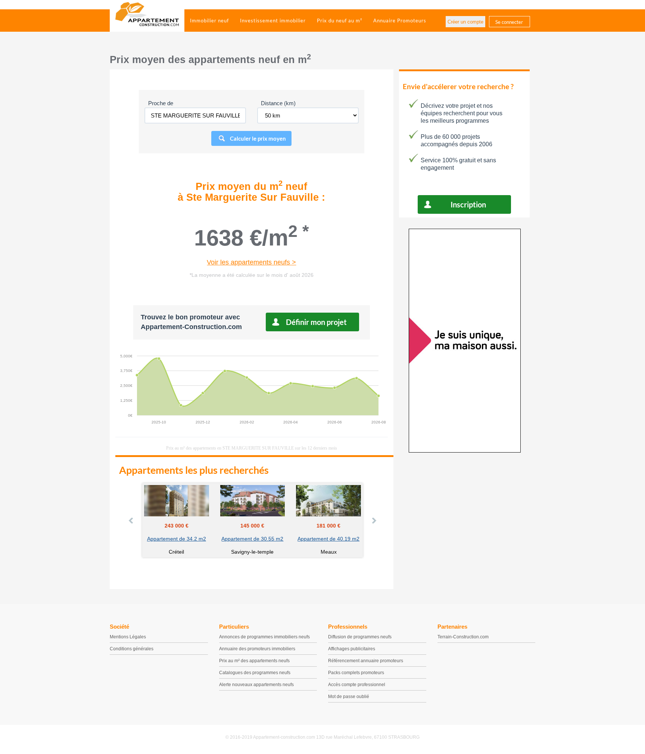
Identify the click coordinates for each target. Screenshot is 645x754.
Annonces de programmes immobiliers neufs (264, 636)
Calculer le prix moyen (258, 138)
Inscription (468, 204)
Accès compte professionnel (356, 684)
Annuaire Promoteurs (399, 21)
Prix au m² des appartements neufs (254, 660)
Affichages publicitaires (351, 648)
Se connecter (509, 22)
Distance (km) (278, 103)
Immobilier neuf (209, 21)
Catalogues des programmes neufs (254, 672)
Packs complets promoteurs (356, 672)
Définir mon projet (316, 321)
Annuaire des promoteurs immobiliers (257, 648)
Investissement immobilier (273, 21)
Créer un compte (465, 22)
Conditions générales (131, 648)
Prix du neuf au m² (339, 21)
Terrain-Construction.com (463, 636)
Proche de (160, 103)
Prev (131, 520)
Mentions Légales (128, 636)
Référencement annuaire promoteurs (365, 660)
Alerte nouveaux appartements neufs (256, 684)
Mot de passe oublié (348, 696)
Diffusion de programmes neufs (360, 636)
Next (374, 520)
